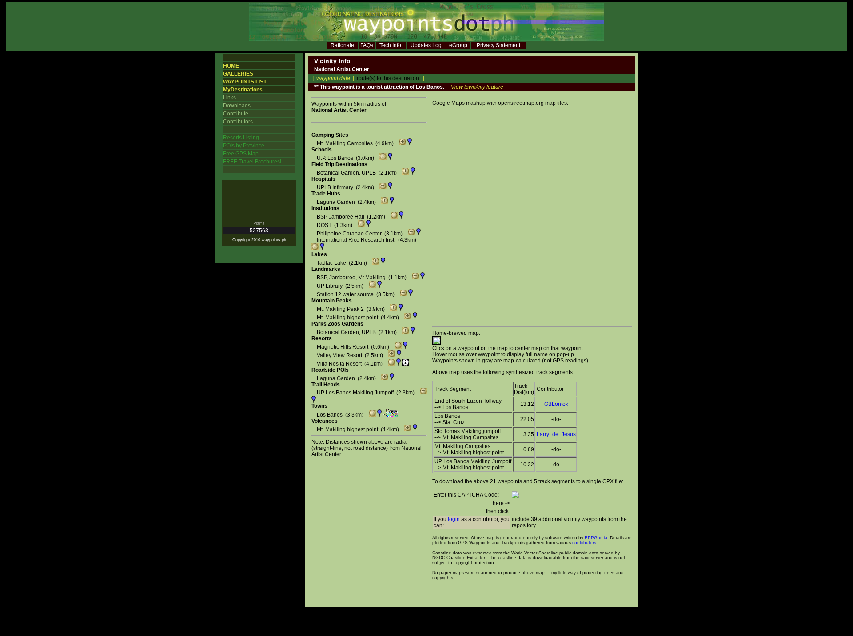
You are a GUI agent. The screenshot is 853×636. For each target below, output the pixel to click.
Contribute (235, 114)
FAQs (366, 45)
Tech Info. (391, 45)
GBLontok (556, 404)
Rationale (342, 45)
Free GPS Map (241, 154)
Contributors (238, 122)
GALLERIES (238, 74)
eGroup (458, 45)
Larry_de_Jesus (556, 434)
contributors (584, 542)
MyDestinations (243, 90)
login (454, 519)
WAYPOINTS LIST (245, 82)
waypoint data (333, 78)
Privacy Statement (498, 45)
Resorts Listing (241, 138)
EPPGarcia (596, 537)
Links (229, 98)
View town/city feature (477, 87)
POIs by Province (243, 146)
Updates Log (426, 45)
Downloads (237, 106)
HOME (231, 66)
